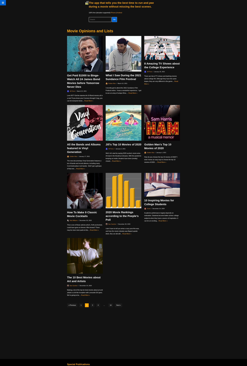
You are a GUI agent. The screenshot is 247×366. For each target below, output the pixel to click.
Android (119, 12)
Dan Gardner (112, 224)
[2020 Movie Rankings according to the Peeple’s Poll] (123, 190)
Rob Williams (74, 220)
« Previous (72, 305)
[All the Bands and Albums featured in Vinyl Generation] (85, 123)
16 (111, 305)
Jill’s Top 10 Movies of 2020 (123, 144)
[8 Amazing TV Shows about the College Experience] (162, 48)
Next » (118, 305)
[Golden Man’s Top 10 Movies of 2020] (162, 123)
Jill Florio (72, 91)
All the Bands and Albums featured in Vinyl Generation (84, 148)
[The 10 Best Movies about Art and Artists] (85, 256)
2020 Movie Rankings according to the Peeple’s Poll (122, 216)
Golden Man (112, 83)
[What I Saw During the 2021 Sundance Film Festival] (123, 54)
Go (114, 19)
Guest (149, 208)
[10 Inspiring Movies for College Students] (162, 185)
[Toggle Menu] (3, 2)
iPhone (113, 12)
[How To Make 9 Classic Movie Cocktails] (85, 191)
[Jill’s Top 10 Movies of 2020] (123, 123)
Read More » (88, 101)
